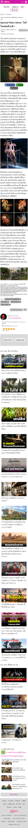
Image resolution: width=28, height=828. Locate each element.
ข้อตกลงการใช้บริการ (7, 815)
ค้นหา (22, 7)
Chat (4, 804)
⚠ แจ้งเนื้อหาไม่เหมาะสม (16, 309)
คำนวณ (9, 807)
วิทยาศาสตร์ (5, 304)
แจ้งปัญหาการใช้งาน (22, 821)
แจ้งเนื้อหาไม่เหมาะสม (14, 824)
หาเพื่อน (23, 800)
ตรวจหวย (10, 800)
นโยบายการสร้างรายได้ (19, 818)
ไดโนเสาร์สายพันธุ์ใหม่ (12, 299)
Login (8, 340)
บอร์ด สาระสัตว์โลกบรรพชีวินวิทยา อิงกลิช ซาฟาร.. (11, 18)
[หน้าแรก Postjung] (6, 1)
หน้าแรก (2, 14)
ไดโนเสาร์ (4, 302)
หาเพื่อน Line (11, 804)
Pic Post (18, 804)
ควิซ (23, 804)
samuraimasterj (10, 34)
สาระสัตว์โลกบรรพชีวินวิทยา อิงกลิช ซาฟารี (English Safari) (13, 754)
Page (19, 807)
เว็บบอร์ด (6, 7)
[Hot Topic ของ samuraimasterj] (3, 319)
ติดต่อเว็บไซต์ (11, 821)
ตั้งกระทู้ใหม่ (14, 794)
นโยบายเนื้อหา (7, 818)
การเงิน (15, 807)
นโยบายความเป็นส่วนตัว (20, 815)
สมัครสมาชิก (20, 340)
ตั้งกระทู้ (14, 10)
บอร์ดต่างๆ (15, 7)
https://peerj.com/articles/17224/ (9, 285)
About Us (3, 821)
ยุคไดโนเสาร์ (15, 302)
